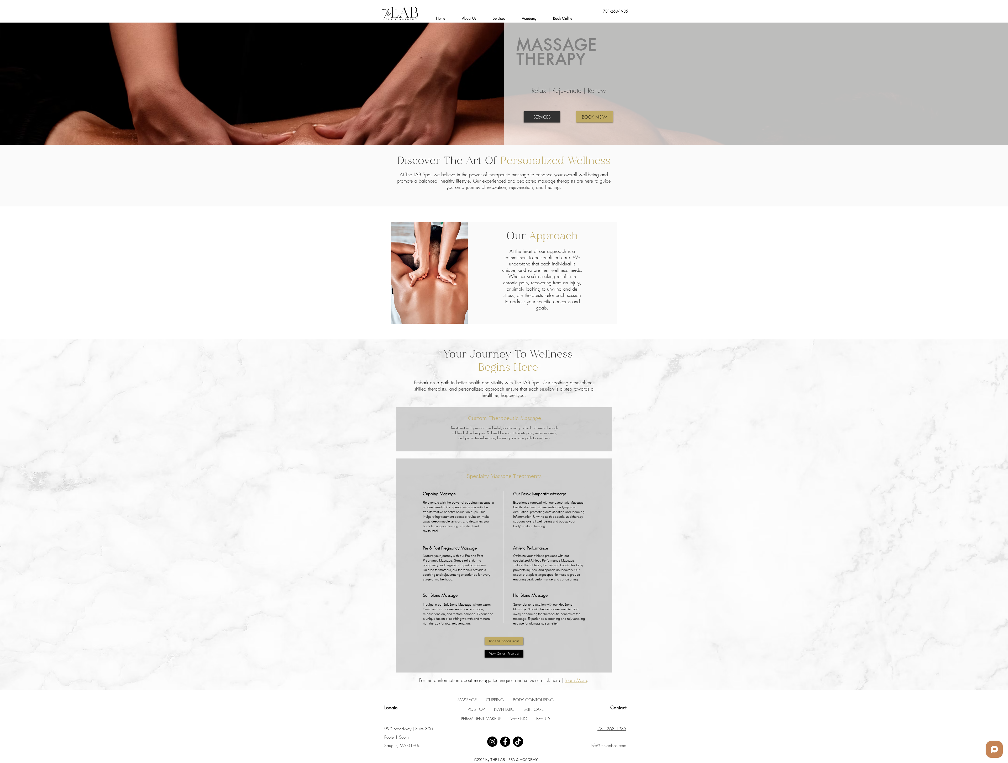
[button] (498, 18)
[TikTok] (518, 742)
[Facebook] (505, 742)
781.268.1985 (611, 729)
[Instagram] (492, 742)
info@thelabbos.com (608, 745)
